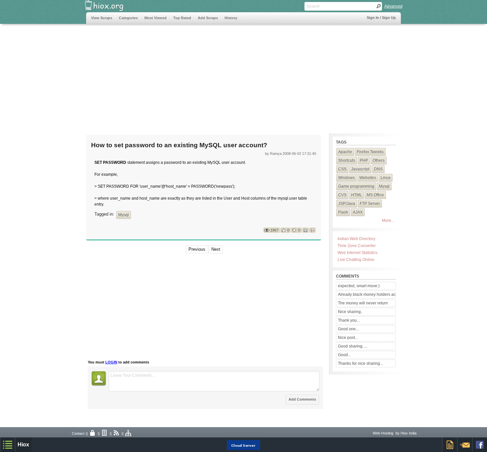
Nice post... (348, 337)
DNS (378, 169)
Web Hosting (383, 433)
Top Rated (182, 18)
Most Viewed (155, 18)
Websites (367, 177)
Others (379, 160)
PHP (364, 160)
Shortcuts (346, 160)
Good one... (348, 329)
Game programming (356, 186)
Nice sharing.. (350, 311)
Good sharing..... (352, 346)
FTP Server (370, 203)
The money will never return (363, 303)
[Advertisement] (206, 75)
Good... (344, 355)
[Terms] (105, 433)
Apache (345, 152)
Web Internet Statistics (357, 252)
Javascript (360, 169)
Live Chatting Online (356, 259)
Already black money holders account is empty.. (367, 294)
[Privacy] (93, 433)
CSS (342, 169)
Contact (78, 433)
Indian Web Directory (356, 238)
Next (215, 249)
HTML (356, 195)
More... (388, 220)
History (231, 18)
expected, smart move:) (359, 286)
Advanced (393, 6)
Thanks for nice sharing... (360, 363)
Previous (197, 249)
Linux (386, 177)
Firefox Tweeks (370, 152)
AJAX (358, 212)
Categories (128, 18)
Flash (343, 212)
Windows (346, 177)
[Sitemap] (129, 433)
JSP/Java (346, 203)
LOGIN (111, 362)
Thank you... (349, 320)
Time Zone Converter (357, 245)
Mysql (123, 215)
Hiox (23, 444)
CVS (342, 195)
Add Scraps (208, 18)
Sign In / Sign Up (381, 18)
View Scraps (101, 18)
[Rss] (117, 433)
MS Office (375, 195)
